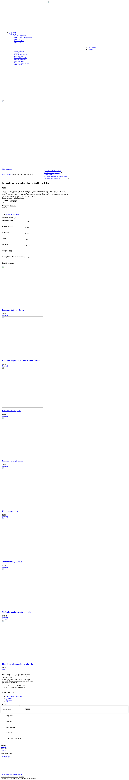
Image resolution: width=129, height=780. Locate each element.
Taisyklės (9, 700)
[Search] (2, 48)
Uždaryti (3, 747)
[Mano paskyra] (117, 48)
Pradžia (4, 174)
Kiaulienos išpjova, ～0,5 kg (13, 310)
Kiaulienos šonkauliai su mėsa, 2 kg (55, 178)
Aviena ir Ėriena (19, 51)
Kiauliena (17, 39)
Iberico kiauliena (19, 41)
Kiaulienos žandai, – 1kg (11, 411)
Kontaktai (9, 698)
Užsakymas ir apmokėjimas (14, 696)
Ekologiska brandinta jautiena (23, 37)
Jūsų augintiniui (19, 56)
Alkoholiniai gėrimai (20, 59)
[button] (5, 315)
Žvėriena (16, 53)
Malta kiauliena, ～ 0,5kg (12, 562)
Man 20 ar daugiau (6, 774)
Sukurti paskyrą (5, 756)
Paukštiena (17, 42)
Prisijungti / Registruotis (15, 738)
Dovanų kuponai (19, 61)
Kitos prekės (18, 64)
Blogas (8, 701)
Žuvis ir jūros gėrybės (20, 54)
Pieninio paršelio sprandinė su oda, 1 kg (17, 664)
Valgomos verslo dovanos (21, 63)
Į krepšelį (13, 201)
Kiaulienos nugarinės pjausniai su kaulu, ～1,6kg (21, 360)
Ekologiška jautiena (20, 36)
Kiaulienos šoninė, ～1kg (51, 173)
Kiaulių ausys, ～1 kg (10, 511)
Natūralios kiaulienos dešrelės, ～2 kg (16, 612)
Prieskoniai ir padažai (20, 58)
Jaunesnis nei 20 (17, 774)
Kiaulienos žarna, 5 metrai (12, 461)
